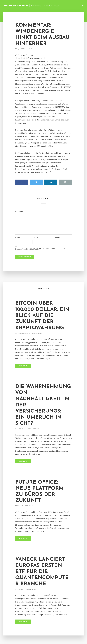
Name (17, 238)
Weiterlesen (23, 365)
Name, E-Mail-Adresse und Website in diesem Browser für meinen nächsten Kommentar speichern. (40, 249)
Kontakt (53, 5)
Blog (45, 5)
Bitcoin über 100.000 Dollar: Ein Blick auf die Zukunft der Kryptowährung (42, 315)
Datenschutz (74, 5)
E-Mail (36, 238)
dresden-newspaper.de (16, 6)
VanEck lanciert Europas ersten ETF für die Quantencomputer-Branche (42, 572)
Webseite (56, 238)
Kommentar (19, 211)
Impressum (63, 5)
